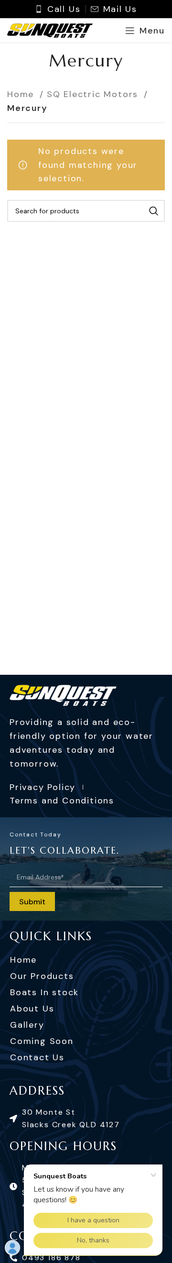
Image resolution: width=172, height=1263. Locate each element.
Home (22, 94)
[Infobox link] (58, 9)
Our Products (42, 976)
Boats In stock (44, 992)
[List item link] (86, 1118)
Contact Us (37, 1057)
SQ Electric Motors (94, 94)
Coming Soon (42, 1041)
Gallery (27, 1025)
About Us (32, 1008)
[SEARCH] (154, 211)
